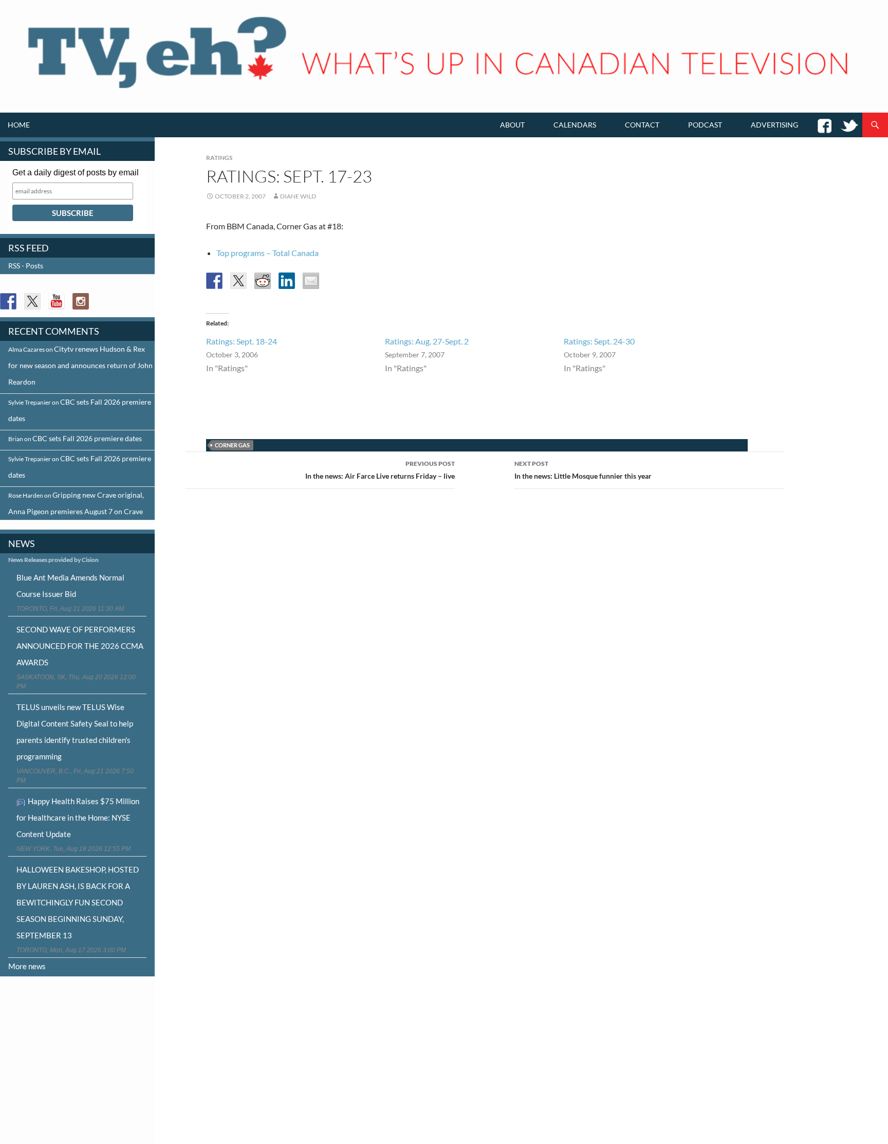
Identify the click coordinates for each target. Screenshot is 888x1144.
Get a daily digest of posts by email (75, 172)
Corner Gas (232, 445)
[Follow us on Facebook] (8, 301)
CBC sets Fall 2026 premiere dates (87, 438)
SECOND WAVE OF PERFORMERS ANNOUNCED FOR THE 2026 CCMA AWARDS (79, 646)
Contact (642, 124)
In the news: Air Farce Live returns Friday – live (380, 470)
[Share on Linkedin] (287, 281)
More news (27, 966)
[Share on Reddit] (262, 281)
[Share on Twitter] (238, 281)
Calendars (574, 124)
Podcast (705, 124)
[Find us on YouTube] (56, 301)
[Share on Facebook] (214, 281)
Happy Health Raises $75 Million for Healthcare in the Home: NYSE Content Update (77, 817)
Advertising (774, 124)
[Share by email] (311, 281)
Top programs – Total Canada (267, 253)
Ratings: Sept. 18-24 (241, 341)
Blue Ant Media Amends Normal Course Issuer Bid (70, 585)
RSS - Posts (25, 265)
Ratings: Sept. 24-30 (599, 341)
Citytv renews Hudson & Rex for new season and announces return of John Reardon (80, 365)
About (512, 124)
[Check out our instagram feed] (80, 301)
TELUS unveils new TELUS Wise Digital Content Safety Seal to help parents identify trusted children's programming (74, 731)
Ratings (219, 157)
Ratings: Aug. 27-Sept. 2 (427, 341)
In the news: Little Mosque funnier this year (583, 470)
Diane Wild (298, 196)
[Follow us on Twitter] (32, 301)
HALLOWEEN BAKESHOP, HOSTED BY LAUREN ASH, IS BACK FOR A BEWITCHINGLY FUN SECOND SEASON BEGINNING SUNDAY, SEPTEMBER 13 (77, 902)
